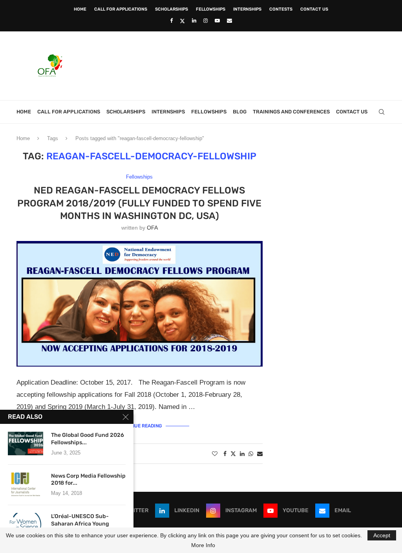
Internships (247, 9)
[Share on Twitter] (233, 453)
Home (80, 9)
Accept (381, 535)
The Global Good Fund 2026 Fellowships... (87, 439)
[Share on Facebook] (225, 454)
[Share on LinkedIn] (242, 454)
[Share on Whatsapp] (251, 454)
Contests (280, 9)
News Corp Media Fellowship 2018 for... (88, 480)
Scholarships (171, 9)
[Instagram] (205, 21)
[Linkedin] (194, 21)
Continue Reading (139, 426)
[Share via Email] (260, 454)
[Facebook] (171, 21)
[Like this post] (214, 454)
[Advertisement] (243, 64)
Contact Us (314, 9)
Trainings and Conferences (291, 112)
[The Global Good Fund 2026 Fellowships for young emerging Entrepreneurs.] (25, 443)
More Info (203, 545)
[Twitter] (182, 21)
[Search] (382, 111)
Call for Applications (120, 9)
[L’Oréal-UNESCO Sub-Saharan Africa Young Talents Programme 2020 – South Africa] (25, 525)
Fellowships (210, 9)
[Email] (229, 21)
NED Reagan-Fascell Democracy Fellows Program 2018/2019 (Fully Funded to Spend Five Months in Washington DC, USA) (139, 203)
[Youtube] (217, 21)
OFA (152, 227)
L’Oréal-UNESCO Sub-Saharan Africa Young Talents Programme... (80, 524)
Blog (240, 112)
